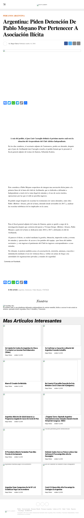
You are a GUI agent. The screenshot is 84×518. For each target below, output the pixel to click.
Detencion (28, 290)
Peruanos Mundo (35, 509)
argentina (21, 290)
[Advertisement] (42, 121)
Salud (63, 509)
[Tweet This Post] (70, 43)
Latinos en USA (57, 509)
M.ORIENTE (28, 510)
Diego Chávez (15, 44)
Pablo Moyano (37, 290)
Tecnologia (21, 510)
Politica (19, 509)
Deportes (73, 509)
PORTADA (45, 290)
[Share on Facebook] (66, 43)
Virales (68, 509)
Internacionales (26, 509)
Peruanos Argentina (46, 509)
